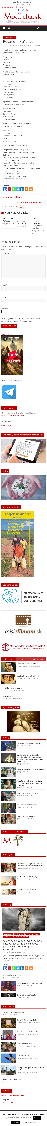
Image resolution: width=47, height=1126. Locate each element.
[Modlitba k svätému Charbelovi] (9, 674)
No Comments (35, 868)
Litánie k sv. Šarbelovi (24, 1044)
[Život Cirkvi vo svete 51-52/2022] (8, 792)
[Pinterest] (9, 189)
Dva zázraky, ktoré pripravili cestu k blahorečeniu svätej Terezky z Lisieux (30, 865)
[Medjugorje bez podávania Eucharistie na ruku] (9, 1067)
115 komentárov (35, 678)
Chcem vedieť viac (29, 1122)
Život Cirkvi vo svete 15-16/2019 (28, 1032)
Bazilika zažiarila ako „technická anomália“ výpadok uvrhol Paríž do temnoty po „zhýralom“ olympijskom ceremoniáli (30, 758)
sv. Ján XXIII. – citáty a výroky (27, 877)
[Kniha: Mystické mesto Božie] (9, 1019)
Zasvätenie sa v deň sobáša (27, 995)
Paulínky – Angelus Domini (12, 688)
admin (17, 45)
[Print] (26, 189)
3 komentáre (19, 1015)
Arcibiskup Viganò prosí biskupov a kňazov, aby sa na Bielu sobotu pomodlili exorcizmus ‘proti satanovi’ (23, 945)
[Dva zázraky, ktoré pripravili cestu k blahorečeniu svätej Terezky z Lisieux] (8, 864)
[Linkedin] (22, 189)
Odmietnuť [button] (15, 1122)
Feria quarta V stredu (8, 219)
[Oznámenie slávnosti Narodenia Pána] (8, 982)
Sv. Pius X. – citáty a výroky (26, 890)
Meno (4, 285)
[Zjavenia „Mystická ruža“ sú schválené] (8, 768)
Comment (39, 659)
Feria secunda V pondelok (22, 221)
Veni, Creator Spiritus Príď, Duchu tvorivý (37, 223)
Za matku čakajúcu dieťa (11, 696)
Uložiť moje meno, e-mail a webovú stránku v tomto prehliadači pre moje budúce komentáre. (20, 319)
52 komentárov (18, 698)
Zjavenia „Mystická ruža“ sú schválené (30, 769)
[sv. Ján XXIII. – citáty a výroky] (8, 877)
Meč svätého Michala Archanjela (28, 743)
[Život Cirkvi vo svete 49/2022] (8, 815)
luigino (19, 952)
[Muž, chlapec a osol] (9, 1055)
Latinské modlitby (9, 37)
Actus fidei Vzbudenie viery (30, 202)
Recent (24, 659)
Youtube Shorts (6, 334)
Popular (10, 659)
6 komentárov (33, 1072)
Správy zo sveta (9, 937)
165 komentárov (35, 666)
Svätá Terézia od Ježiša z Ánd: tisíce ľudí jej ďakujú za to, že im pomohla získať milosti (29, 783)
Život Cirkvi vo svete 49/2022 (27, 816)
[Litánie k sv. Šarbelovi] (9, 1043)
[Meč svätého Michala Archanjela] (8, 742)
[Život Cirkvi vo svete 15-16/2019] (9, 1031)
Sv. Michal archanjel (22, 937)
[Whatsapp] (14, 189)
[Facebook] (5, 189)
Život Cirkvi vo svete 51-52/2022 (28, 793)
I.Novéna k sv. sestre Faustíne (13, 1012)
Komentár (5, 253)
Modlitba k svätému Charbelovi (28, 676)
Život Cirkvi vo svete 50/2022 (27, 805)
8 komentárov (32, 1046)
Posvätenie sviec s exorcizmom (14, 975)
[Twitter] (18, 189)
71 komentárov (19, 690)
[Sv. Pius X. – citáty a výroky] (8, 890)
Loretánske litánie (12, 197)
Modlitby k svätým (24, 934)
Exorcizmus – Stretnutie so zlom (14, 1079)
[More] (31, 189)
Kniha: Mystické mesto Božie (27, 1020)
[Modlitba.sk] (3, 28)
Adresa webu (6, 308)
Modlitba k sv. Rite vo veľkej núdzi (29, 664)
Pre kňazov (35, 934)
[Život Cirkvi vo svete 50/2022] (8, 804)
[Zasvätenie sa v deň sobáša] (8, 994)
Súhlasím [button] (37, 1118)
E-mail (4, 297)
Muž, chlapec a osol (24, 1056)
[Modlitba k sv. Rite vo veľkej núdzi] (9, 662)
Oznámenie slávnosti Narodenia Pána (30, 983)
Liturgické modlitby (10, 934)
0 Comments (36, 45)
